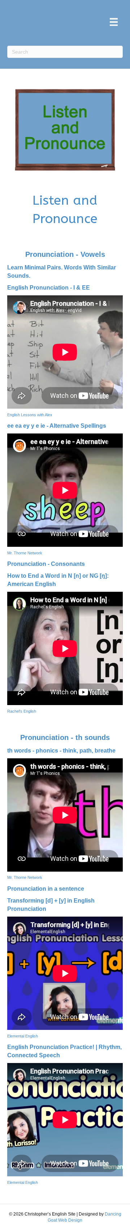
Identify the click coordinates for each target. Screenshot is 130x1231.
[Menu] (114, 22)
